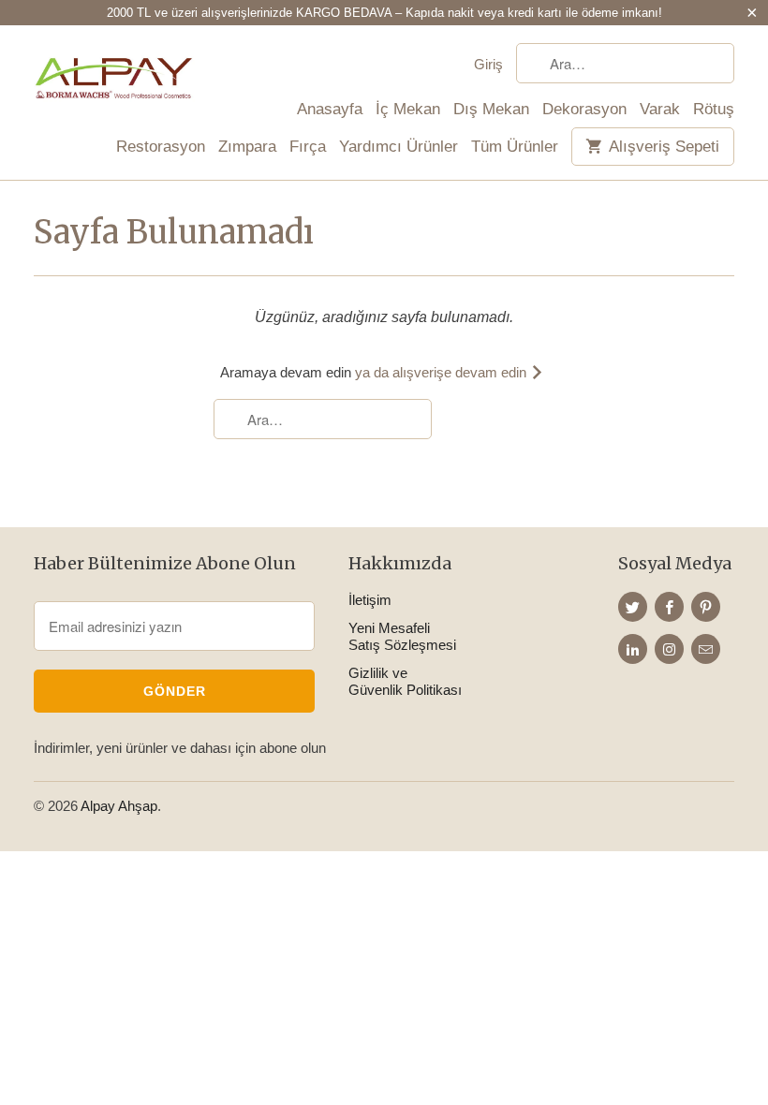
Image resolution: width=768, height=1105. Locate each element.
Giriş (488, 64)
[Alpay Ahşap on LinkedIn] (632, 649)
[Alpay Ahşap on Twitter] (632, 607)
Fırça (307, 147)
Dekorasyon (584, 109)
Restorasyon (160, 147)
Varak (660, 109)
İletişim (369, 600)
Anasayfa (329, 109)
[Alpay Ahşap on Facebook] (669, 607)
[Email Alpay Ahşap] (705, 649)
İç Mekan (408, 109)
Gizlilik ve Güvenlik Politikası (405, 681)
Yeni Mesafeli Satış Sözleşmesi (402, 636)
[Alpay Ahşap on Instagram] (669, 649)
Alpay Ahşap (119, 806)
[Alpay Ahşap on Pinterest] (705, 607)
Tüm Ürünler (514, 147)
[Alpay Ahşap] (114, 77)
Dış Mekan (491, 109)
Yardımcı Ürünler (398, 147)
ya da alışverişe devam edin (442, 372)
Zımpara (247, 147)
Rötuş (713, 109)
